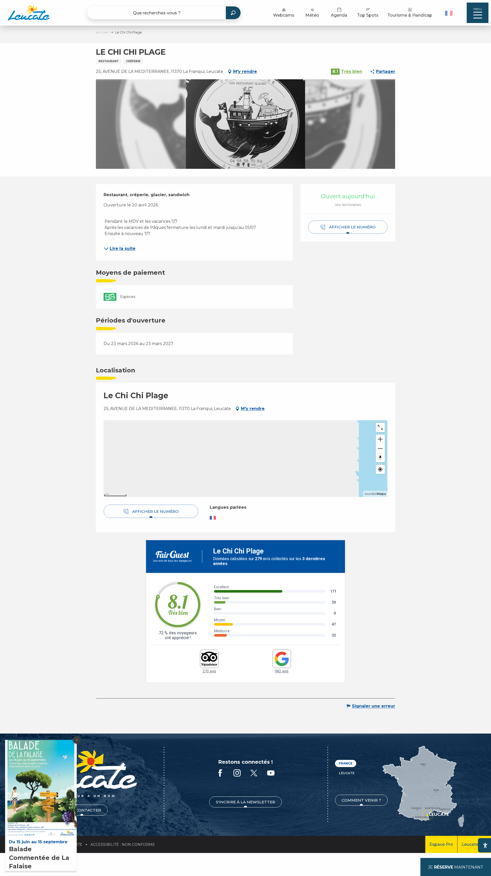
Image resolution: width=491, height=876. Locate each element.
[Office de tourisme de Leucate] (82, 773)
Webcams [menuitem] (283, 15)
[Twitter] (254, 773)
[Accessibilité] (485, 845)
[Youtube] (270, 773)
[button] (449, 13)
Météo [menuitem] (312, 15)
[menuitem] (29, 13)
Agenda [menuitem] (339, 15)
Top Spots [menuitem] (367, 15)
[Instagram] (237, 773)
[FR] (448, 13)
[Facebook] (220, 773)
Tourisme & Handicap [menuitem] (409, 15)
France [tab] (345, 763)
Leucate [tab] (346, 773)
